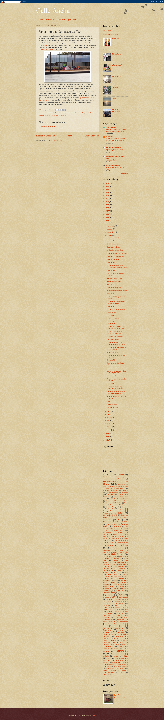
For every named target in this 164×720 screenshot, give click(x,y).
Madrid (116, 560)
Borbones (106, 490)
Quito (108, 578)
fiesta (122, 626)
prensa (109, 658)
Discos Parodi (116, 54)
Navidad (121, 566)
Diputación (117, 526)
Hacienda (110, 545)
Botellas (109, 284)
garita (121, 630)
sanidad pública (123, 664)
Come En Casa (111, 128)
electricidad (111, 624)
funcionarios (107, 630)
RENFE (121, 578)
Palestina (117, 572)
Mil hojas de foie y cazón (115, 278)
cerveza (109, 613)
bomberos (109, 611)
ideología (114, 634)
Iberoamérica (117, 548)
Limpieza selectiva (113, 368)
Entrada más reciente (45, 136)
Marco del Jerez (119, 562)
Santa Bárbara (109, 582)
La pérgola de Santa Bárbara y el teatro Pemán (116, 302)
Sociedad (115, 588)
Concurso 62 (111, 262)
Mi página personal (67, 19)
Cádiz (63, 113)
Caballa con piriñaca (113, 247)
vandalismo (110, 672)
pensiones (121, 654)
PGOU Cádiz (121, 570)
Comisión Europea (112, 507)
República (106, 580)
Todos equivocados (113, 339)
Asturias (120, 479)
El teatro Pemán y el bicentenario (113, 322)
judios (105, 640)
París (123, 574)
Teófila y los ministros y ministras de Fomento (114, 387)
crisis (116, 617)
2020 (107, 202)
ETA (124, 528)
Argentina (106, 477)
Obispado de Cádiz (109, 568)
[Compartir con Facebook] (63, 110)
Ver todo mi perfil (119, 698)
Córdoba (106, 522)
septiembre (111, 232)
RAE (115, 578)
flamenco (106, 628)
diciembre (110, 223)
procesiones (107, 660)
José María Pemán (109, 556)
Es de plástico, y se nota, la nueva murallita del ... (116, 332)
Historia (124, 545)
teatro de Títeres (50, 115)
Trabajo (110, 595)
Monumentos (123, 564)
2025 (107, 186)
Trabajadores (123, 593)
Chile (120, 503)
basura (125, 609)
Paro (126, 572)
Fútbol (126, 538)
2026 (107, 183)
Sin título (115, 87)
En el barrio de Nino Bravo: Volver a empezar (115, 364)
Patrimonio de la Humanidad (75, 113)
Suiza (124, 588)
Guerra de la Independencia (119, 542)
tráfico (105, 670)
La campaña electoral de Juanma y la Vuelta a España (117, 266)
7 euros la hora (111, 312)
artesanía (109, 607)
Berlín (126, 486)
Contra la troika (112, 404)
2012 (107, 437)
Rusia (115, 580)
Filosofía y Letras (118, 536)
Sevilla (121, 586)
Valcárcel (109, 599)
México (109, 566)
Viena (117, 601)
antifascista (117, 605)
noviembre (110, 226)
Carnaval (124, 490)
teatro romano (110, 668)
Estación (106, 534)
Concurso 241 (116, 76)
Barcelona (121, 484)
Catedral (121, 494)
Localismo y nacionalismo (115, 256)
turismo (113, 670)
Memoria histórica (109, 564)
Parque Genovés (112, 574)
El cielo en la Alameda (114, 244)
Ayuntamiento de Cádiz (53, 113)
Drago (111, 528)
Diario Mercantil (112, 524)
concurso (120, 615)
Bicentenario (117, 488)
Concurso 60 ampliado (114, 287)
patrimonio (122, 651)
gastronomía (107, 632)
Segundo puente (119, 584)
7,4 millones (107, 30)
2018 (107, 208)
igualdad (106, 636)
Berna (107, 488)
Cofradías (125, 505)
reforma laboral (110, 664)
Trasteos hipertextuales (113, 147)
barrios (118, 609)
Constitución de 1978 (110, 515)
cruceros (125, 617)
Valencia (118, 599)
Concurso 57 (111, 384)
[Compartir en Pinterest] (65, 110)
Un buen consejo (112, 407)
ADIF (111, 475)
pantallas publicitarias (110, 648)
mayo (109, 417)
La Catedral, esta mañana (115, 250)
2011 (107, 440)
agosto (109, 235)
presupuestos (120, 658)
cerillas (125, 611)
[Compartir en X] (61, 110)
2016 (107, 214)
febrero (109, 427)
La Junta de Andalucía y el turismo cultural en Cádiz (116, 327)
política (125, 656)
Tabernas (106, 591)
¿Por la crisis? (117, 65)
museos (121, 646)
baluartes (109, 609)
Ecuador (105, 530)
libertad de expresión (110, 642)
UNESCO (106, 597)
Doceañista (109, 137)
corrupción (106, 617)
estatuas (105, 626)
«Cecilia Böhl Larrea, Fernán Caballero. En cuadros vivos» (114, 150)
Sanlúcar (122, 580)
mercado (125, 644)
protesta (105, 662)
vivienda (106, 674)
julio (108, 411)
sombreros (125, 666)
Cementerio (106, 497)
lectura (123, 640)
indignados (106, 638)
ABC (104, 475)
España (119, 532)
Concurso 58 (111, 360)
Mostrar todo (124, 173)
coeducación (107, 615)
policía (116, 656)
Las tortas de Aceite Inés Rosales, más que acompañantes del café (116, 130)
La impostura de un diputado (116, 309)
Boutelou (115, 490)
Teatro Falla (120, 591)
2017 (107, 211)
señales (108, 666)
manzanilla (115, 644)
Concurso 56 (111, 401)
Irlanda (115, 552)
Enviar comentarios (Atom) (54, 140)
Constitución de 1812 (112, 513)
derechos (120, 619)
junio (109, 414)
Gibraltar (117, 540)
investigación (118, 638)
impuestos (119, 636)
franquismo (119, 628)
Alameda (120, 475)
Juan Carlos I (123, 556)
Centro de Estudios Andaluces (118, 499)
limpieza (106, 644)
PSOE (105, 572)
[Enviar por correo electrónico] (56, 110)
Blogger (93, 715)
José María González (115, 554)
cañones (117, 611)
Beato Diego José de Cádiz (112, 486)
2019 (107, 205)
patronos (112, 654)
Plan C (126, 576)
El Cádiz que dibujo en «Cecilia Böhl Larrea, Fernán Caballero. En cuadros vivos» (116, 140)
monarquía (109, 646)
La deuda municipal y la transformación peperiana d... (117, 343)
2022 (107, 195)
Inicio (70, 136)
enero (109, 430)
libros (122, 642)
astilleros (118, 607)
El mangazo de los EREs (115, 336)
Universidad (123, 597)
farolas (114, 626)
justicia (113, 640)
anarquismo (106, 605)
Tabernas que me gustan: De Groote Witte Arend (116, 392)
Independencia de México (113, 550)
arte (126, 605)
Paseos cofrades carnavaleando (117, 290)
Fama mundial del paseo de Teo (117, 253)
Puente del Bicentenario (116, 110)
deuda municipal (109, 622)
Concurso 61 (111, 270)
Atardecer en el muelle (114, 281)
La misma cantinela (113, 238)
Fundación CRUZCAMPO (111, 538)
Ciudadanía (114, 505)
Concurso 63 (111, 241)
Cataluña (110, 495)
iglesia (123, 634)
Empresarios (107, 532)
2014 (107, 220)
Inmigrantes (106, 552)
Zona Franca (119, 603)
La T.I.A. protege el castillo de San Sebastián (116, 348)
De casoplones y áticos (110, 34)
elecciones (124, 622)
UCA (120, 595)
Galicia (109, 540)
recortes (125, 662)
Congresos (121, 509)
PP (86, 113)
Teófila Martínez (61, 115)
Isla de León (124, 552)
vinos (121, 672)
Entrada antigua (92, 136)
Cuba (116, 517)
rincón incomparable (46, 50)
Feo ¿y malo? (111, 376)
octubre (109, 229)
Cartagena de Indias (113, 492)
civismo (120, 613)
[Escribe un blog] (59, 110)
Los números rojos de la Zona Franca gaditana (116, 372)
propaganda (120, 660)
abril (108, 420)
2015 (107, 217)
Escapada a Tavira (111, 160)
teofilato (121, 668)
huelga (105, 634)
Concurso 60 (111, 306)
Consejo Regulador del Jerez (113, 511)
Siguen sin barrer (112, 352)
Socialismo (106, 588)
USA (113, 597)
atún (126, 607)
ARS (118, 695)
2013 (107, 434)
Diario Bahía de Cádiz (120, 522)
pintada (105, 656)
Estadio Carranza (119, 534)
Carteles (125, 493)
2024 (107, 189)
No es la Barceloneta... (114, 259)
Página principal (46, 19)
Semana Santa (108, 586)
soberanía (117, 666)
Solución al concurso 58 (114, 319)
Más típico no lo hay (113, 165)
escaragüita (121, 624)
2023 (107, 192)
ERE (117, 528)
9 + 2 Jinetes (111, 294)
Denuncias (115, 39)
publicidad (115, 662)
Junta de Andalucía (113, 558)
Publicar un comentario (48, 126)
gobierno (121, 632)
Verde (114, 98)
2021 (107, 198)
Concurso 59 (111, 316)
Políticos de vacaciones (111, 50)
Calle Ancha (53, 10)
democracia (110, 619)
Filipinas (105, 536)
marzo (109, 424)
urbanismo (124, 670)
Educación (118, 530)
